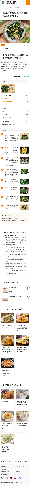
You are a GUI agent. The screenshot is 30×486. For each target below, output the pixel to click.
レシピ (7, 7)
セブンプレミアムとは (20, 466)
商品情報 (3, 466)
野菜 (24, 45)
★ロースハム (5, 98)
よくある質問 (4, 469)
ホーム (4, 7)
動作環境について (5, 471)
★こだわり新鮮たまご (7, 101)
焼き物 (10, 7)
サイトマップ (18, 469)
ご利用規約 (18, 471)
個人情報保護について (6, 474)
